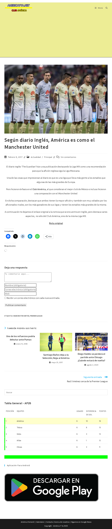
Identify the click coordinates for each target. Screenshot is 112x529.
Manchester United (21, 316)
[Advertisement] (56, 35)
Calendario (40, 522)
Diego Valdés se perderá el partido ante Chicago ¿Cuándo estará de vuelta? (91, 357)
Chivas (19, 447)
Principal (48, 157)
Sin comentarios (68, 157)
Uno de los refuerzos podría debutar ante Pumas (20, 338)
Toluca (19, 427)
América (20, 421)
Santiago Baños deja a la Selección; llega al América (56, 356)
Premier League (36, 316)
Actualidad (36, 157)
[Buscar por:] (105, 8)
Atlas (19, 440)
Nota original (56, 223)
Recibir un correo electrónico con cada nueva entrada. (33, 297)
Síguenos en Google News (81, 522)
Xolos (19, 434)
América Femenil (27, 522)
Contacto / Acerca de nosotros (57, 522)
